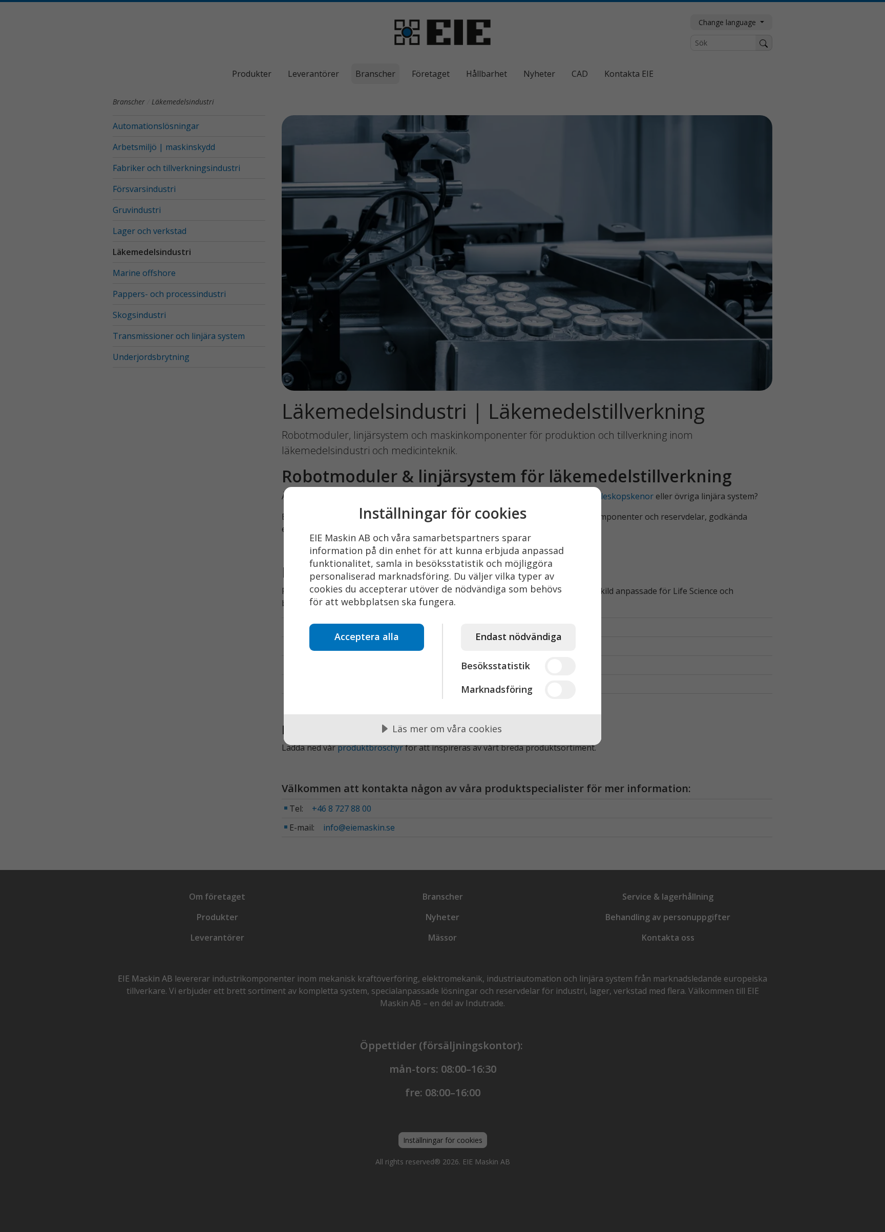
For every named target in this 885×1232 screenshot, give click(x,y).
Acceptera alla (366, 636)
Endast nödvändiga (518, 636)
